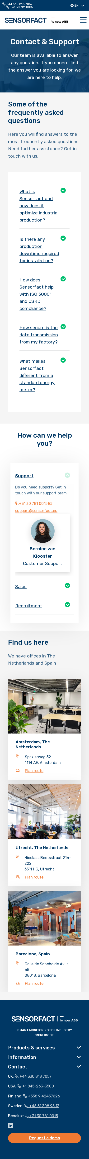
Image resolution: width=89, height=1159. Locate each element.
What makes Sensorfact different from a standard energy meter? (37, 375)
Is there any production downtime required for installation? (39, 250)
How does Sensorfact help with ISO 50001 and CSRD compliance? (36, 294)
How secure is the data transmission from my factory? (38, 335)
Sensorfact (36, 20)
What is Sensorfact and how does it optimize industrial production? (38, 206)
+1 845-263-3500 (37, 1086)
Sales (21, 586)
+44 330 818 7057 (19, 3)
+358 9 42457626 (43, 1096)
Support (24, 475)
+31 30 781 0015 (21, 7)
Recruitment (28, 605)
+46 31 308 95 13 (43, 1106)
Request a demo (44, 1138)
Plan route (34, 771)
